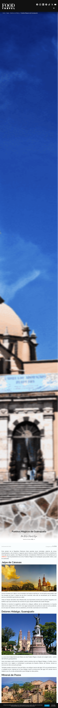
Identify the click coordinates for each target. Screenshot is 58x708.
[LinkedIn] (43, 5)
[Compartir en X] (53, 546)
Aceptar (47, 705)
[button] (54, 8)
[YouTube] (55, 5)
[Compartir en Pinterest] (55, 546)
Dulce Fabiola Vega (30, 536)
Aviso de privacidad (53, 705)
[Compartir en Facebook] (54, 546)
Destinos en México (15, 13)
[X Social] (52, 5)
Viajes (7, 13)
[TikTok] (49, 5)
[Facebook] (37, 5)
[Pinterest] (46, 5)
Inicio (4, 13)
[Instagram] (40, 5)
